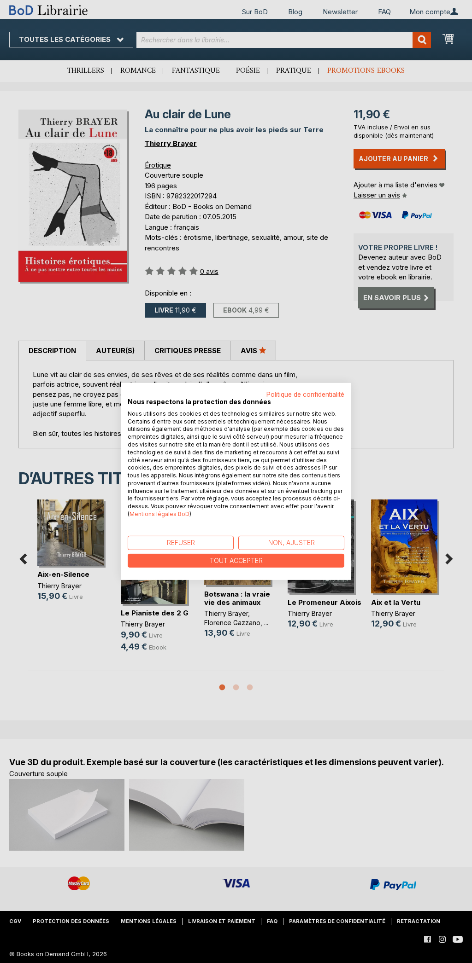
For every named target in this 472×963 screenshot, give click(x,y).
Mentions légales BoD (159, 514)
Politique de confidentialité (305, 394)
